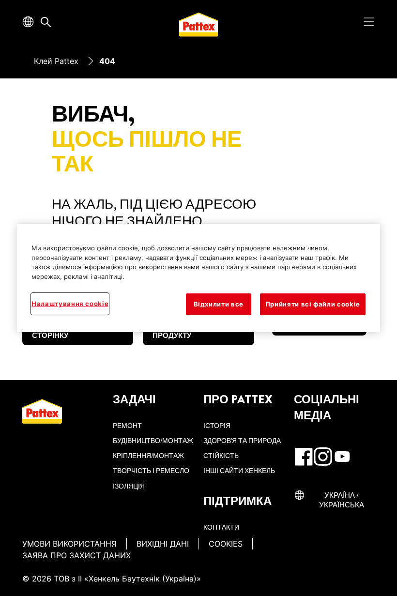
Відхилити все (219, 304)
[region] (198, 278)
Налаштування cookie (69, 304)
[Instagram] (323, 456)
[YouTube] (342, 456)
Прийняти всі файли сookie (312, 304)
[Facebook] (303, 456)
